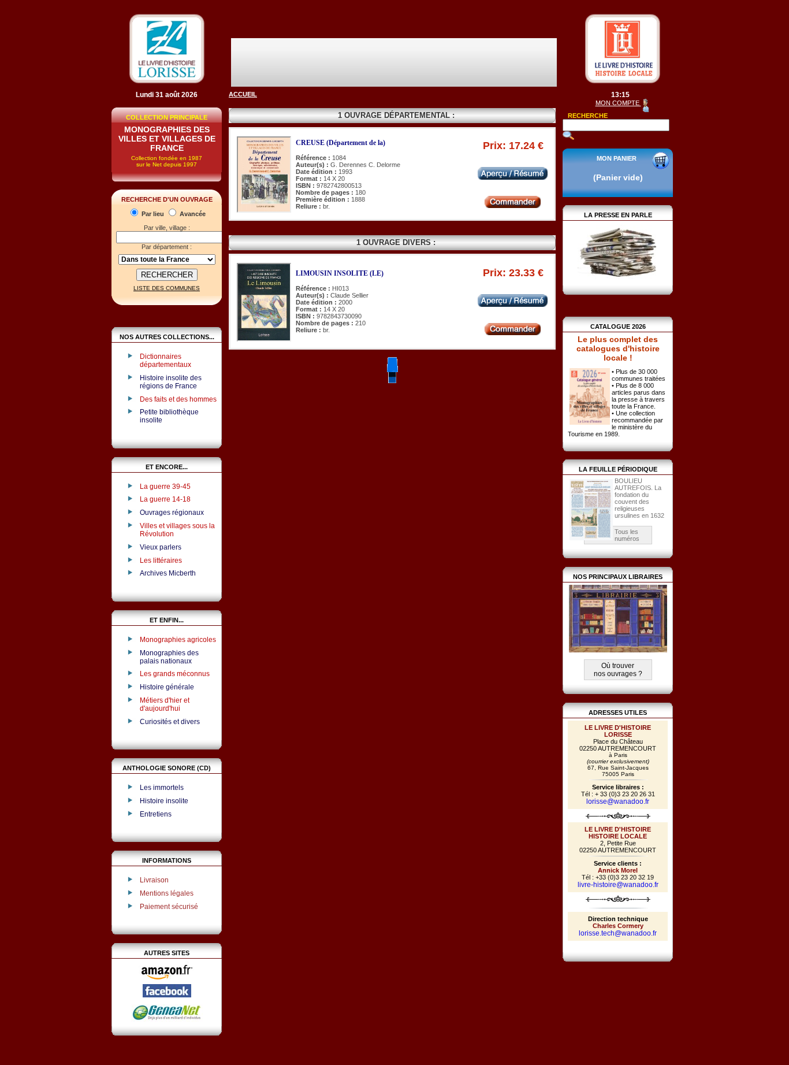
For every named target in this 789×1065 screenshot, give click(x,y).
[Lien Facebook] (167, 995)
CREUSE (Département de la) (340, 143)
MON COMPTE (618, 102)
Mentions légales (166, 893)
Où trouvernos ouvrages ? (618, 670)
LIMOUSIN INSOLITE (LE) (340, 273)
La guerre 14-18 (165, 499)
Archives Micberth (168, 573)
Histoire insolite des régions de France (171, 382)
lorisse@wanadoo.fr (617, 801)
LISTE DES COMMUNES (166, 288)
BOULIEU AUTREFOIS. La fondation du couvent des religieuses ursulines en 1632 (639, 498)
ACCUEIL (243, 94)
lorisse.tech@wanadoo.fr (618, 933)
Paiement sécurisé (169, 907)
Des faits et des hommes (178, 399)
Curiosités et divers (170, 722)
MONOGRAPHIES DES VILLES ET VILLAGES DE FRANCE (166, 139)
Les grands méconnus (175, 674)
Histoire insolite (164, 801)
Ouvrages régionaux (172, 513)
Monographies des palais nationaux (169, 657)
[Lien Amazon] (167, 982)
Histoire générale (167, 687)
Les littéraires (161, 560)
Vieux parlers (160, 547)
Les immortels (162, 788)
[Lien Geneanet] (167, 1019)
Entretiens (156, 814)
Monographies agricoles (178, 640)
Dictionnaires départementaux (165, 360)
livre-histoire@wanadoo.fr (618, 885)
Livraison (154, 880)
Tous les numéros (627, 535)
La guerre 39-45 (165, 487)
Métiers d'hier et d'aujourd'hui (164, 704)
